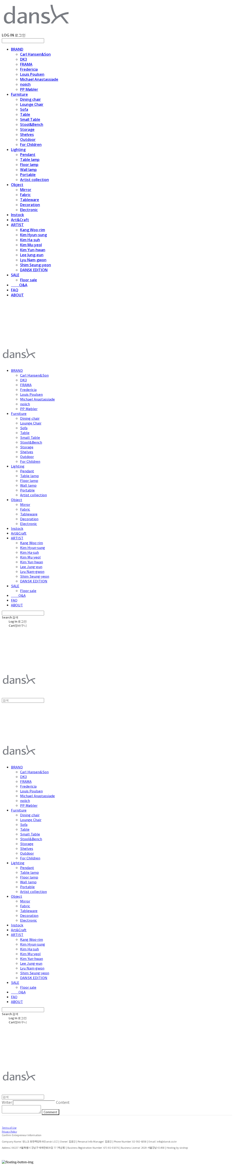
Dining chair (30, 99)
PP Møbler (29, 89)
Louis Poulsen (32, 74)
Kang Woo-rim (32, 229)
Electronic (29, 209)
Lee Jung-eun (31, 254)
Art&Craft (20, 219)
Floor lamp (29, 164)
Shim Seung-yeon (35, 264)
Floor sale (28, 279)
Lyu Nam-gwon (33, 259)
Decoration (30, 204)
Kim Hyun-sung (33, 234)
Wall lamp (28, 169)
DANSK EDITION (34, 269)
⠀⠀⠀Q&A (19, 284)
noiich (25, 84)
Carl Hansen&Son (35, 54)
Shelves (27, 134)
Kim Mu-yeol (31, 244)
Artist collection (34, 179)
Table (25, 114)
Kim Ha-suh (30, 239)
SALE (15, 274)
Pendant (27, 154)
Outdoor (28, 139)
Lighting (18, 149)
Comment (50, 1112)
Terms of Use (9, 1127)
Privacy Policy (9, 1131)
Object (17, 184)
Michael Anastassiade (39, 79)
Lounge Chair (31, 104)
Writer (7, 1102)
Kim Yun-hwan (32, 249)
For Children (31, 144)
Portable (28, 174)
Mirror (25, 189)
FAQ (14, 289)
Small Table (30, 119)
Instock (17, 214)
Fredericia (29, 69)
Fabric (25, 194)
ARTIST (17, 224)
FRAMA (26, 64)
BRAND (17, 49)
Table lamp (30, 159)
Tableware (29, 199)
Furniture (19, 94)
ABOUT (17, 294)
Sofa (24, 109)
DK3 (23, 59)
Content (62, 1102)
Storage (27, 129)
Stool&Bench (31, 124)
